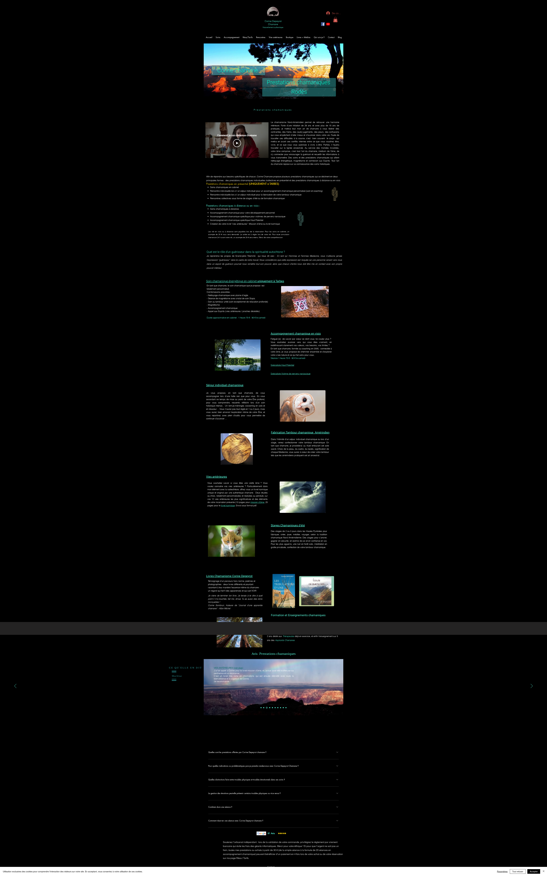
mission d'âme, (257, 502)
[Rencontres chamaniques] (275, 707)
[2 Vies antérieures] (263, 707)
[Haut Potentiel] (272, 707)
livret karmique (228, 505)
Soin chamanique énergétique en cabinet (231, 281)
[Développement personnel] (266, 707)
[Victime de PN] (269, 707)
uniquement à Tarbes (270, 281)
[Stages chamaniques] (280, 707)
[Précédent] (15, 686)
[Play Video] (237, 143)
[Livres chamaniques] (285, 707)
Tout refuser (517, 871)
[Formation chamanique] (283, 707)
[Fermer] (543, 871)
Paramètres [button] (502, 871)
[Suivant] (532, 686)
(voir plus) (321, 667)
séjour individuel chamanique (303, 439)
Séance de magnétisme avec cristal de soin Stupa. (231, 298)
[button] (335, 19)
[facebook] (323, 24)
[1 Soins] (261, 707)
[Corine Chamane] (328, 24)
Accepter (534, 871)
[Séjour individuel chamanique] (277, 707)
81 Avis (271, 833)
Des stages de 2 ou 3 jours (284, 531)
